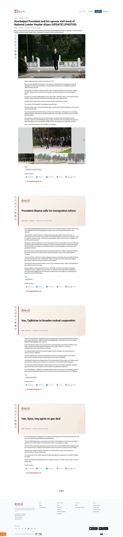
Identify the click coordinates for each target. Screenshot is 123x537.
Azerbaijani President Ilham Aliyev (33, 169)
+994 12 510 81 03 (18, 517)
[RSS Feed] (35, 528)
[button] (15, 35)
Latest (40, 505)
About (58, 505)
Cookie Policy (96, 511)
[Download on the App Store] (93, 528)
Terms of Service (96, 505)
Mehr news (54, 443)
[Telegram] (28, 528)
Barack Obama (29, 279)
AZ (104, 534)
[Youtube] (25, 528)
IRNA (40, 342)
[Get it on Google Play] (103, 528)
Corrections (59, 513)
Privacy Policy (96, 507)
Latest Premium (42, 507)
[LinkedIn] (31, 528)
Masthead (59, 507)
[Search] (80, 11)
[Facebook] (19, 528)
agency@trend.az (18, 518)
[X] (22, 528)
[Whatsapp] (16, 528)
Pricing (76, 505)
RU (106, 534)
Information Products (79, 507)
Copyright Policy (96, 509)
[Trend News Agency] (19, 504)
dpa (73, 230)
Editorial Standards (61, 511)
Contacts (59, 509)
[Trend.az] (19, 11)
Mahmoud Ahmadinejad (31, 377)
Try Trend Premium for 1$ (33, 181)
